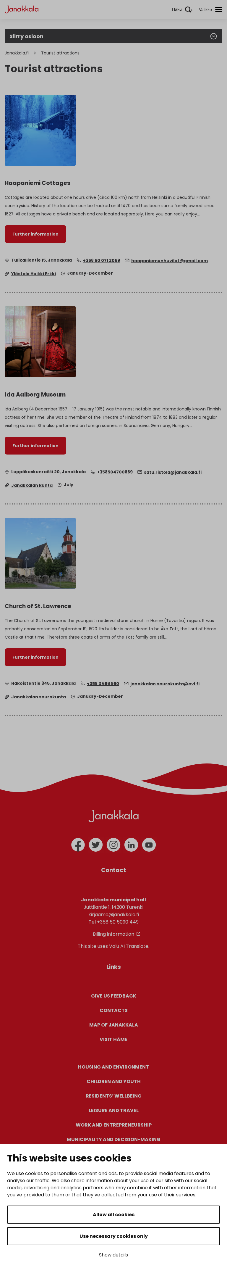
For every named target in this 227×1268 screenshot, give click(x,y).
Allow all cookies (113, 1214)
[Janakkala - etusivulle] (21, 9)
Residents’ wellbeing (114, 1096)
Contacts (114, 1010)
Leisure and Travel (114, 1110)
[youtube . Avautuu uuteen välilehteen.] (149, 845)
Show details (113, 1254)
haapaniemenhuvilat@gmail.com (169, 261)
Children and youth (114, 1081)
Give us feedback (113, 996)
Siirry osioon (26, 36)
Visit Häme (113, 1039)
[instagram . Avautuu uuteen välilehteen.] (113, 845)
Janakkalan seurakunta (38, 697)
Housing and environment (113, 1067)
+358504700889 (115, 472)
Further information (35, 234)
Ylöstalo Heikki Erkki (33, 274)
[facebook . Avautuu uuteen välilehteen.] (78, 845)
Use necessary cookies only (114, 1236)
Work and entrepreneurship (114, 1125)
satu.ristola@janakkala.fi (173, 472)
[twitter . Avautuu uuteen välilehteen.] (95, 845)
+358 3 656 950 (103, 684)
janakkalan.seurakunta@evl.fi (165, 684)
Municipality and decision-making (113, 1139)
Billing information (113, 934)
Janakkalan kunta (32, 485)
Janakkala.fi (17, 53)
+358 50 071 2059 (101, 260)
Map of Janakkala (113, 1025)
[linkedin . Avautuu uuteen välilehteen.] (131, 845)
